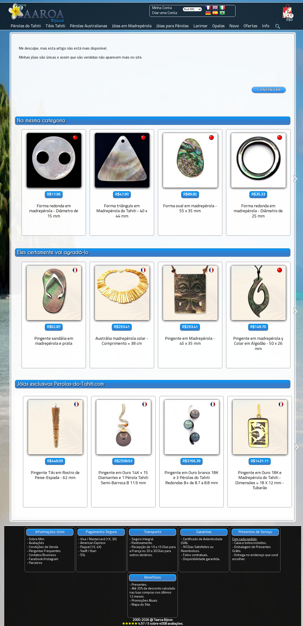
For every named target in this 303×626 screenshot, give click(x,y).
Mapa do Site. (141, 605)
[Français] (208, 8)
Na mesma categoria (41, 120)
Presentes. (139, 585)
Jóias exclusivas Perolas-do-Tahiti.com (60, 384)
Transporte (152, 532)
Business (49, 555)
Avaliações (36, 543)
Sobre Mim (36, 539)
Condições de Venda (43, 547)
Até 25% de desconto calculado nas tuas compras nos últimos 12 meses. (152, 592)
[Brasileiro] (222, 14)
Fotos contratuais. (195, 555)
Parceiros (35, 563)
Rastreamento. (142, 543)
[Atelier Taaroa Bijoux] (36, 23)
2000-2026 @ (152, 622)
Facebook (36, 559)
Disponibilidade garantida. (201, 559)
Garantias (204, 532)
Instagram (51, 559)
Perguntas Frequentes (45, 551)
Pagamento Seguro (101, 532)
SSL (82, 555)
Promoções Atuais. (145, 601)
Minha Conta (162, 8)
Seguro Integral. (143, 539)
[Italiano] (222, 8)
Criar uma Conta (164, 13)
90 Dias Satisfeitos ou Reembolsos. (197, 549)
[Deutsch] (208, 14)
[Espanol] (215, 14)
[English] (215, 8)
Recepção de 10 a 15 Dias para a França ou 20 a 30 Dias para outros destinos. (152, 551)
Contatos (35, 555)
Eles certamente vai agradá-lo (52, 252)
